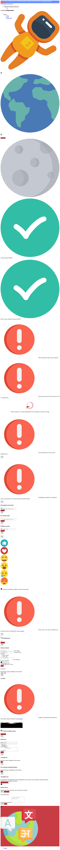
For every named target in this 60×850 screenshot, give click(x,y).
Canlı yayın (5, 656)
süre (1, 746)
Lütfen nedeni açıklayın (6, 802)
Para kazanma (19, 718)
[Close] (2, 457)
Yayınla (2, 642)
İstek (5, 803)
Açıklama (3, 750)
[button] (31, 7)
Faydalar (3, 653)
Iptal (2, 673)
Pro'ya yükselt (20, 631)
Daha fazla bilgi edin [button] (46, 1)
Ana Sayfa (3, 138)
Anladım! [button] (3, 2)
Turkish (5, 848)
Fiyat (2, 743)
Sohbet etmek (5, 655)
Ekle (2, 665)
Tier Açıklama (16, 659)
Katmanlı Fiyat (17, 652)
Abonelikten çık (4, 782)
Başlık (2, 742)
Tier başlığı (17, 650)
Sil (5, 673)
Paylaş (2, 510)
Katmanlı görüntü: (5, 660)
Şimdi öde (3, 734)
